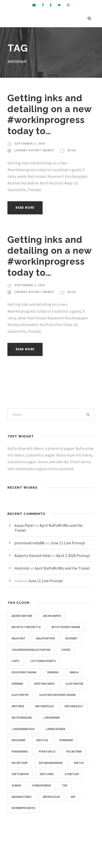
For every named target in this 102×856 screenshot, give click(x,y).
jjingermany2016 (23, 729)
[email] (34, 5)
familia (74, 672)
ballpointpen (45, 638)
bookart (72, 638)
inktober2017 (74, 706)
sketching (47, 774)
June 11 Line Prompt (67, 542)
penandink (66, 740)
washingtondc (22, 797)
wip (73, 797)
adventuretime (22, 616)
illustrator (20, 695)
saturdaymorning (51, 763)
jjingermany (51, 717)
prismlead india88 (29, 542)
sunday (16, 785)
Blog (72, 150)
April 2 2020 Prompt (73, 555)
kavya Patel (24, 525)
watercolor (51, 797)
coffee (65, 650)
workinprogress (23, 808)
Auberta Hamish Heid (32, 555)
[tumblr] (50, 5)
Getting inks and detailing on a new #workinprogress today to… (49, 114)
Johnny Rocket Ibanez (34, 150)
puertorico (47, 751)
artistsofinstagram (65, 627)
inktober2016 (44, 706)
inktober (18, 706)
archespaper (52, 616)
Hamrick (21, 568)
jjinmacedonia (55, 729)
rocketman (74, 751)
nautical (42, 740)
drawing (53, 672)
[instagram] (68, 5)
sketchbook (20, 774)
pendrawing (20, 751)
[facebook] (43, 5)
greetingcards (44, 683)
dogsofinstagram (24, 672)
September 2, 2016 (30, 143)
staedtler (72, 774)
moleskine (19, 740)
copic (16, 661)
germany (17, 683)
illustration (74, 683)
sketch (79, 763)
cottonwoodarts (43, 661)
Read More (25, 207)
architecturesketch (26, 627)
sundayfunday (41, 785)
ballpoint (18, 638)
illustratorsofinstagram (57, 695)
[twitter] (59, 5)
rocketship (20, 763)
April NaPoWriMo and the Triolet (62, 568)
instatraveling (22, 717)
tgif (64, 785)
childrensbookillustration (31, 650)
